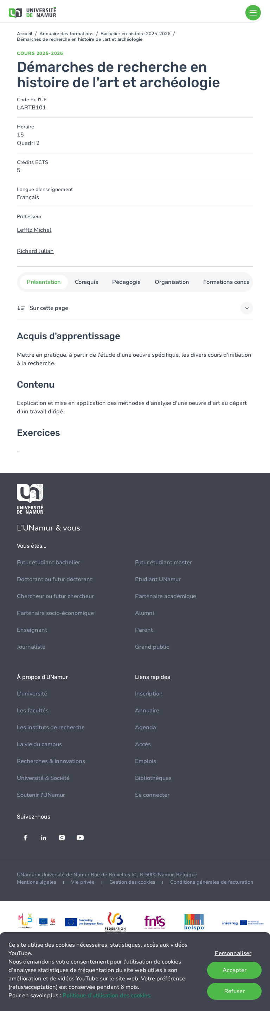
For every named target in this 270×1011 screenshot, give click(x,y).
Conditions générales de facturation (211, 882)
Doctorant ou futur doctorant (54, 579)
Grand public (152, 647)
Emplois (145, 761)
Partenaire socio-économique (55, 613)
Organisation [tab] (172, 282)
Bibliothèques (153, 778)
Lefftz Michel (34, 230)
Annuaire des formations (66, 34)
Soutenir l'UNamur (41, 795)
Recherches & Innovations (51, 761)
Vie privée (83, 882)
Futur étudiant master (163, 562)
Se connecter (152, 795)
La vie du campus (39, 744)
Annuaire (147, 710)
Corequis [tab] (86, 282)
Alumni (144, 613)
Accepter (234, 970)
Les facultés (33, 710)
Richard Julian (35, 251)
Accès (143, 744)
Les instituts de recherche (51, 727)
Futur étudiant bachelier (48, 562)
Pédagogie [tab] (126, 282)
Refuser (234, 991)
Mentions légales (36, 882)
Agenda (145, 727)
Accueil (24, 34)
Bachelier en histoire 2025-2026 (136, 34)
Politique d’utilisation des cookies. (107, 995)
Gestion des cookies (132, 882)
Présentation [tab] (44, 282)
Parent (144, 630)
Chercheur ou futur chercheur (55, 596)
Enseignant (32, 630)
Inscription (149, 694)
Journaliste (31, 647)
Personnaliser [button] (233, 953)
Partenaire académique (165, 596)
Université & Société (43, 778)
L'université (32, 694)
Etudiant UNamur (158, 579)
